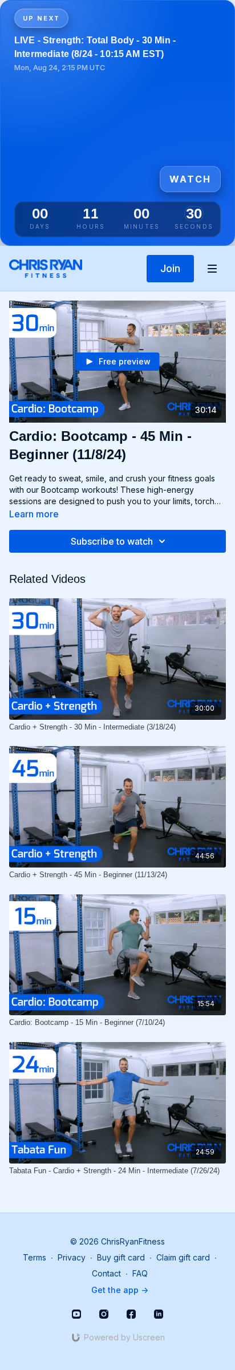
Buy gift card (121, 1257)
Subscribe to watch (112, 541)
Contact (106, 1273)
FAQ (140, 1273)
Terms (34, 1257)
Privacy (72, 1257)
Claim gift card (183, 1257)
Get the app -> (119, 1290)
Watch (190, 179)
